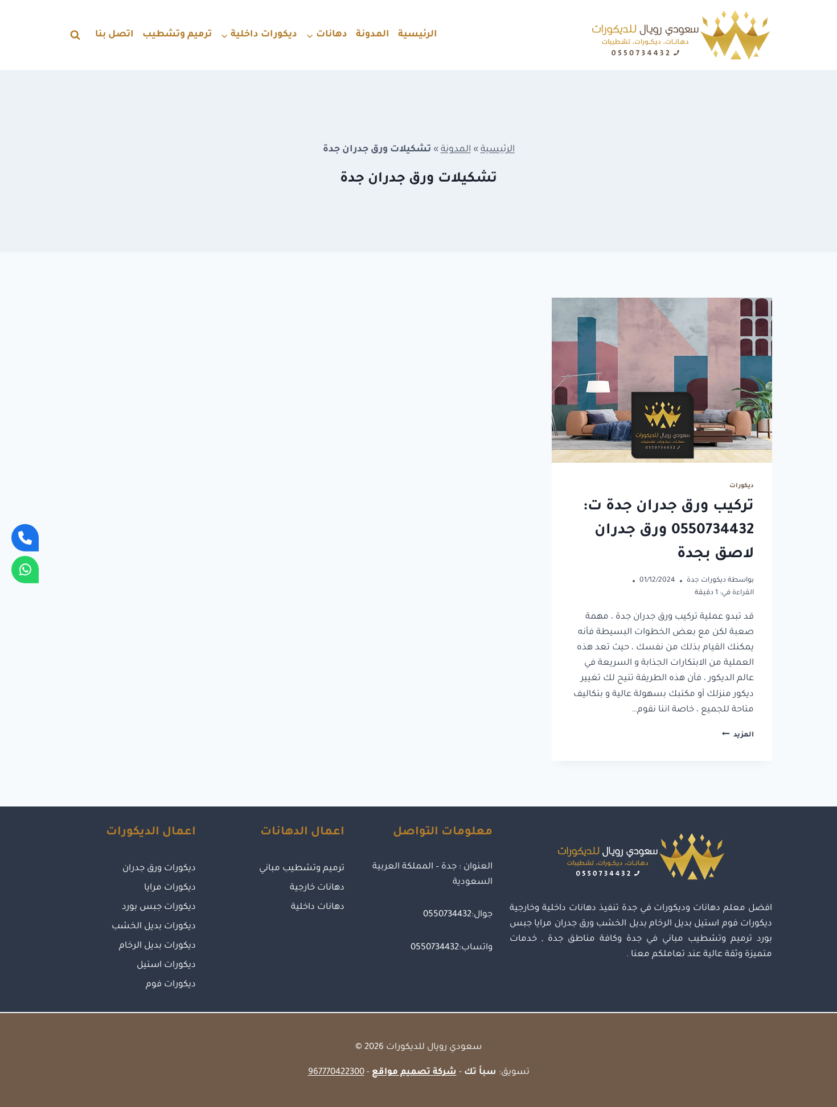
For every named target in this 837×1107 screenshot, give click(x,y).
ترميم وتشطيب (177, 35)
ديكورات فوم (171, 985)
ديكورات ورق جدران (159, 869)
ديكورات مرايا (170, 888)
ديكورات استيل (166, 965)
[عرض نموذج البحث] (75, 35)
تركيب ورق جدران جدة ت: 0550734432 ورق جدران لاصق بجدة (668, 531)
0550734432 (447, 915)
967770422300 (336, 1072)
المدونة (372, 35)
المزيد (738, 735)
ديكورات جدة (706, 581)
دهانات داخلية (317, 907)
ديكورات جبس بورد (159, 907)
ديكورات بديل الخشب (154, 927)
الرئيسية (417, 35)
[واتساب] (25, 569)
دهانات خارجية (317, 888)
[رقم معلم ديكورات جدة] (25, 537)
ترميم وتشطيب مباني (301, 869)
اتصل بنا (114, 35)
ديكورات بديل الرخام (157, 946)
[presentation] (662, 380)
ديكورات (741, 486)
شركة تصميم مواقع (414, 1072)
